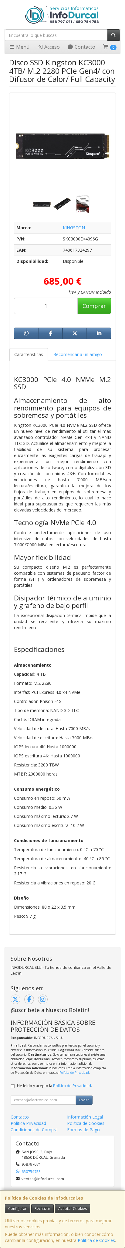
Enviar (84, 1100)
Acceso (51, 47)
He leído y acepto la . (54, 1085)
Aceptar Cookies (72, 1208)
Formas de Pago (83, 1129)
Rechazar (42, 1208)
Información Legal (85, 1117)
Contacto (84, 47)
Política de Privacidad (74, 1072)
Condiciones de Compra (34, 1129)
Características (28, 354)
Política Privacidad (28, 1123)
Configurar (17, 1208)
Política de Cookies (96, 1240)
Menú (22, 47)
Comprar (94, 305)
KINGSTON (74, 227)
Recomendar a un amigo (77, 354)
